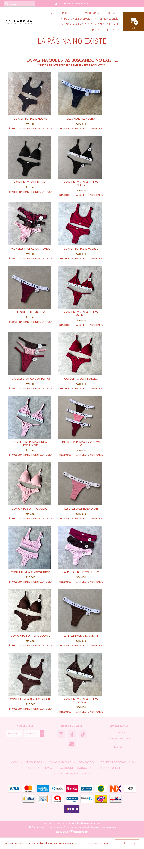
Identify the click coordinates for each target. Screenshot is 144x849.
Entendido (127, 843)
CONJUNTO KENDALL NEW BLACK (81, 184)
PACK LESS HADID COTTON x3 (81, 572)
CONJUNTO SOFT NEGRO (30, 182)
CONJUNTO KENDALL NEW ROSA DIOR (30, 444)
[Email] (72, 744)
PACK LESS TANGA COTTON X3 (30, 378)
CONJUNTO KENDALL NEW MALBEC (81, 314)
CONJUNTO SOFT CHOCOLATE (30, 635)
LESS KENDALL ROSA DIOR (81, 508)
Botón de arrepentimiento (103, 827)
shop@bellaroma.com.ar (118, 738)
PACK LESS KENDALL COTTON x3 (81, 444)
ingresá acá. (83, 827)
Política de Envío (108, 18)
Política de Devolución (78, 18)
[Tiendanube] (72, 832)
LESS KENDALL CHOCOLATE (81, 635)
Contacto (112, 13)
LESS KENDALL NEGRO (81, 118)
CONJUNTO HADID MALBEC (81, 248)
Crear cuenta (65, 4)
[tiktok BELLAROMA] (83, 734)
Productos (69, 13)
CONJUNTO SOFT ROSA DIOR (30, 508)
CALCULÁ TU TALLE (108, 24)
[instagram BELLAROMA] (61, 734)
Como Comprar (90, 13)
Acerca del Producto (78, 24)
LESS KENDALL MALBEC (30, 312)
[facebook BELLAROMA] (72, 734)
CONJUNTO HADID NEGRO (30, 118)
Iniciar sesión (81, 4)
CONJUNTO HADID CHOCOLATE (30, 699)
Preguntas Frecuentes (104, 29)
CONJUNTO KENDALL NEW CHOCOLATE (81, 700)
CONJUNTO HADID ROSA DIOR (30, 572)
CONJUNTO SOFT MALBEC (81, 378)
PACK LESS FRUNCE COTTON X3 (30, 248)
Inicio (53, 13)
